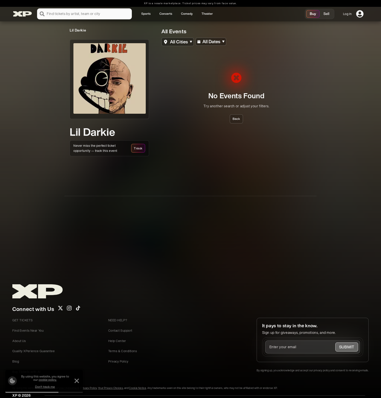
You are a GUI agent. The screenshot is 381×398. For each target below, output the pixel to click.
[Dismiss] (76, 380)
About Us (19, 340)
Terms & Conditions (122, 351)
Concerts (165, 13)
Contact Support (120, 330)
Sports (146, 13)
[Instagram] (69, 309)
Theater (207, 13)
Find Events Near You (28, 330)
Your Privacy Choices (110, 388)
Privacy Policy (118, 361)
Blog (15, 361)
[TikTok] (78, 309)
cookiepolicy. (48, 379)
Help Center (117, 340)
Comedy (187, 13)
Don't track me (45, 386)
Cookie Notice (137, 388)
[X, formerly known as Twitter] (60, 309)
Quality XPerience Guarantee (33, 351)
